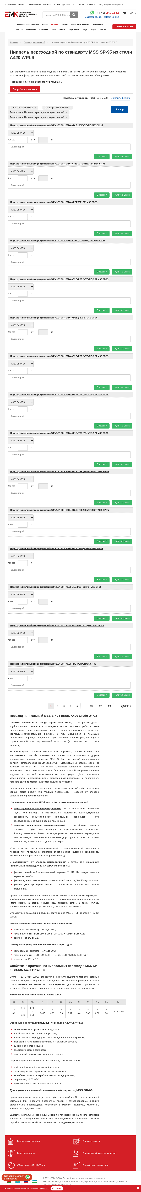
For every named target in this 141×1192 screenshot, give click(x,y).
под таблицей (53, 81)
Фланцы (64, 24)
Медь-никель (74, 30)
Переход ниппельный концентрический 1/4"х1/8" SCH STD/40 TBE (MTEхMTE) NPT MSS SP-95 (57, 240)
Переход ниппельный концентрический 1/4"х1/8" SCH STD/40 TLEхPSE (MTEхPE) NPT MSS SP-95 (59, 356)
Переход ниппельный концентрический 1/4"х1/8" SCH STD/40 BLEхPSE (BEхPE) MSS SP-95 (56, 125)
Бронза (103, 30)
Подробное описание (25, 89)
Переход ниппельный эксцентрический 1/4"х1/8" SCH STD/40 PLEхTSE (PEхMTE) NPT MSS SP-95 (59, 394)
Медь (85, 30)
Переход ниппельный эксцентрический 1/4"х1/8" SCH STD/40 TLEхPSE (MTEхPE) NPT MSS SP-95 (59, 279)
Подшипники (97, 24)
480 (92, 706)
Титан (53, 30)
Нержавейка (31, 30)
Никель (62, 30)
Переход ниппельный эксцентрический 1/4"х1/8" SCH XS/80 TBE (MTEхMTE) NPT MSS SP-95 (57, 625)
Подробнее (44, 1188)
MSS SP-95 (57, 759)
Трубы (45, 24)
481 (100, 706)
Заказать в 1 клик (124, 26)
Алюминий (43, 30)
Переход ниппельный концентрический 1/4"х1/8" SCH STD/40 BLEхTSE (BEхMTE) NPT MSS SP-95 (59, 471)
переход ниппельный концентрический (37, 808)
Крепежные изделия (80, 24)
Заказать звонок (93, 17)
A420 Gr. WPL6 (43, 766)
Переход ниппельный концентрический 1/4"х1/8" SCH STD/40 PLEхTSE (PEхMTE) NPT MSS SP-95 (59, 433)
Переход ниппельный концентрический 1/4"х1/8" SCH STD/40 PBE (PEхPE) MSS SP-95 (53, 318)
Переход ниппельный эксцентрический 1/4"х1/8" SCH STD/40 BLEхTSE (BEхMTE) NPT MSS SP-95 (59, 510)
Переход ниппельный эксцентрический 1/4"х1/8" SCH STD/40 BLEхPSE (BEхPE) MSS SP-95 (56, 548)
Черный (19, 30)
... (84, 706)
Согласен (57, 1188)
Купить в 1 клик (122, 156)
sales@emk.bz (111, 17)
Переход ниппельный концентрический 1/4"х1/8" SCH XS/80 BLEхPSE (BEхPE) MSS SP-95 (55, 587)
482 (109, 706)
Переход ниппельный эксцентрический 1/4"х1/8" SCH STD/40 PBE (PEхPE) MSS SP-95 (53, 202)
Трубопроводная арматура (27, 24)
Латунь (93, 30)
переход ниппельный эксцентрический (39, 825)
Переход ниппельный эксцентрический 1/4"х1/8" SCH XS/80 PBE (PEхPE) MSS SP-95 (53, 664)
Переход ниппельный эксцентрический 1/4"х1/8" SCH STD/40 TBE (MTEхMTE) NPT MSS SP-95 (57, 164)
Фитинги (54, 24)
